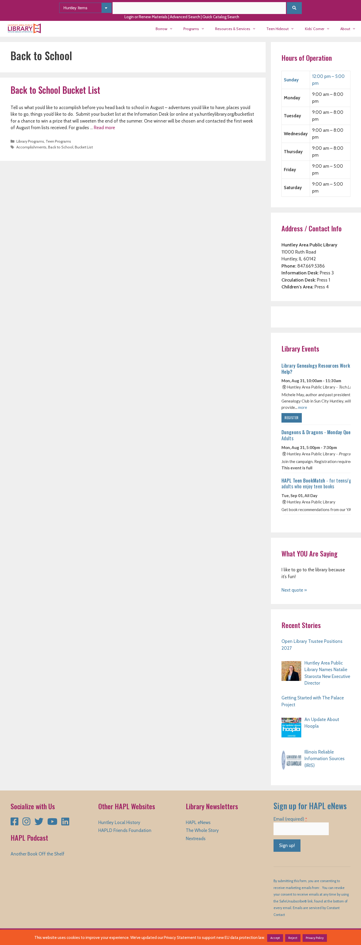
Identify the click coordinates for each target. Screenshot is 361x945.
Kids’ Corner (314, 28)
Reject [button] (292, 938)
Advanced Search (185, 17)
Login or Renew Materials (146, 17)
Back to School (60, 147)
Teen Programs (58, 141)
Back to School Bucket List (55, 89)
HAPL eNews (198, 822)
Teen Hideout (277, 28)
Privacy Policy (315, 938)
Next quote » (294, 590)
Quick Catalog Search (220, 17)
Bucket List (84, 147)
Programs (191, 28)
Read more (104, 127)
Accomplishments (31, 147)
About (345, 28)
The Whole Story (202, 830)
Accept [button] (275, 938)
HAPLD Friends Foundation (124, 830)
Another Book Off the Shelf (37, 854)
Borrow (161, 28)
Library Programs (30, 141)
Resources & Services (232, 28)
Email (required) (290, 819)
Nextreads (196, 838)
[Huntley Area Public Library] (26, 29)
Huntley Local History (119, 822)
